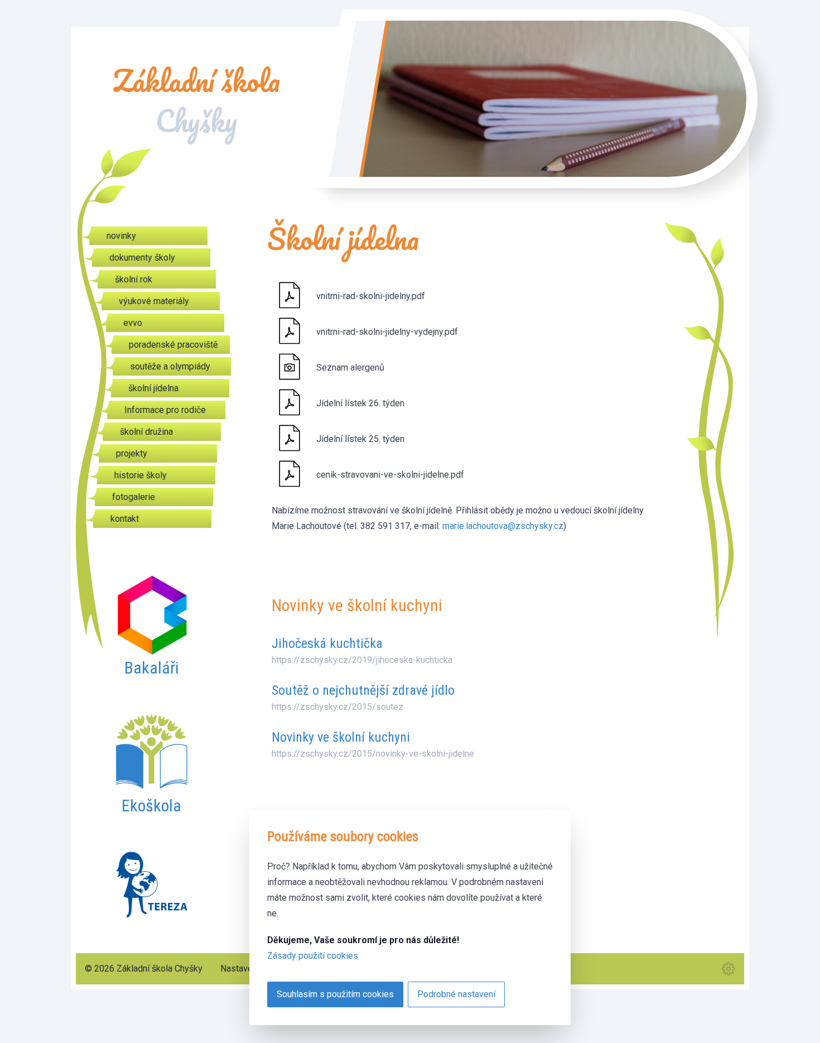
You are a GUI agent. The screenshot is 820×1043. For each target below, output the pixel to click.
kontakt (124, 518)
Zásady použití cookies (312, 955)
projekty (131, 453)
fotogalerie (133, 497)
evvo (132, 323)
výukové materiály (154, 301)
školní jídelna (153, 388)
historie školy (140, 475)
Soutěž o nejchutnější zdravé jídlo (363, 690)
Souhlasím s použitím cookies (335, 994)
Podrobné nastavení (456, 994)
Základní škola (196, 101)
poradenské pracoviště (173, 344)
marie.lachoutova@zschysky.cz (502, 526)
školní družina (146, 431)
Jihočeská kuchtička (327, 643)
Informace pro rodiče (165, 410)
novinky (121, 235)
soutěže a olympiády (170, 366)
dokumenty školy (142, 257)
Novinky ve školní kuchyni (341, 737)
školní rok (133, 279)
